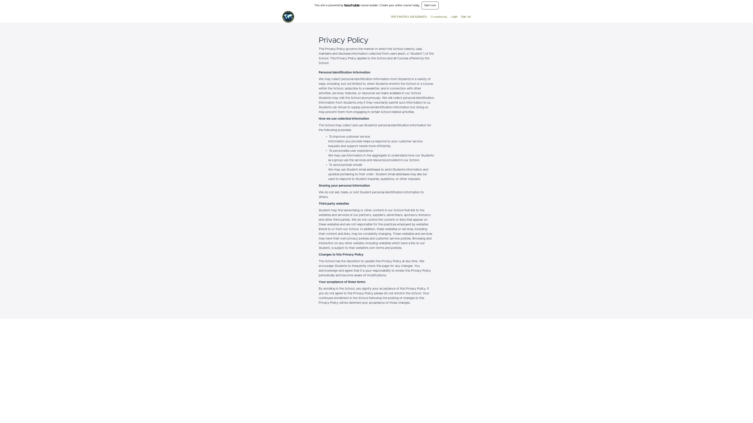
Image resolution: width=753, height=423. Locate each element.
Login (454, 16)
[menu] (429, 17)
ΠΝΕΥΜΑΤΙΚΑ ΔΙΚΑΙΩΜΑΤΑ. (409, 16)
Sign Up (466, 16)
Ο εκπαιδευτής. (439, 16)
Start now (430, 5)
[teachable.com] (352, 5)
